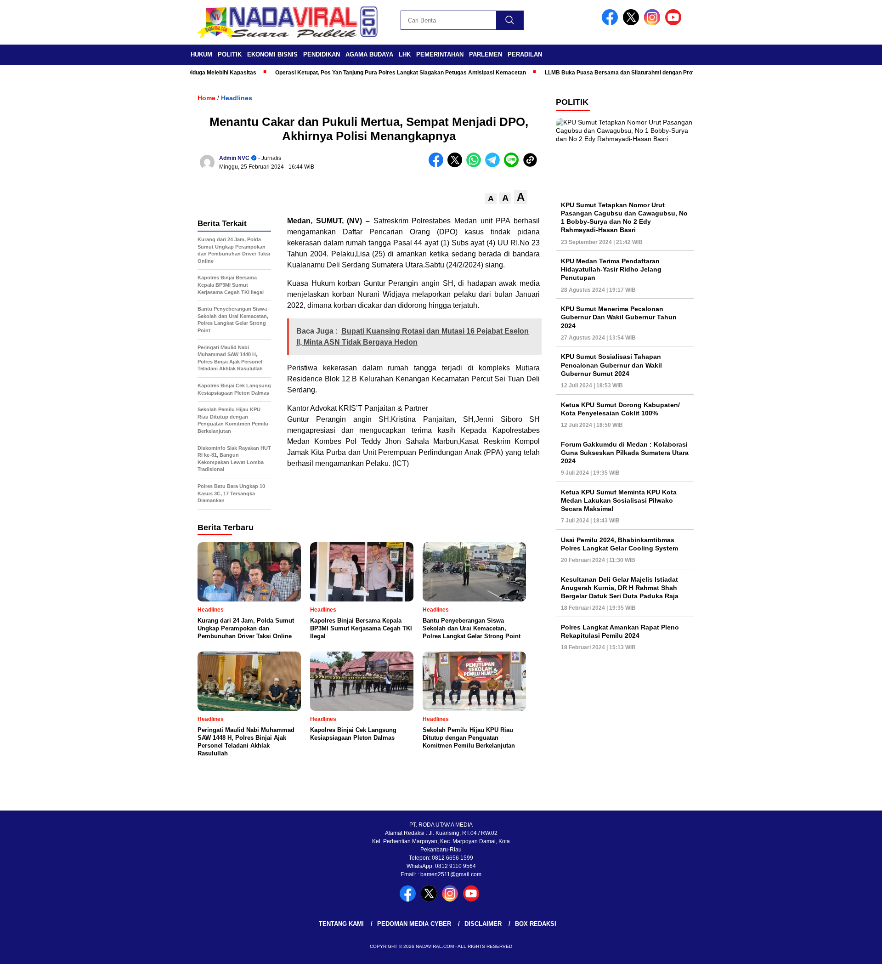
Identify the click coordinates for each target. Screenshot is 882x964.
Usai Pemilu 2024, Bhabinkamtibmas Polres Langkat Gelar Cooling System (619, 544)
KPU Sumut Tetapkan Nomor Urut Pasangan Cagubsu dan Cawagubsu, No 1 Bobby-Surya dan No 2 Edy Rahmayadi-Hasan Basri (624, 217)
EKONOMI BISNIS (272, 54)
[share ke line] (513, 165)
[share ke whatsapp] (475, 165)
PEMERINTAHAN (440, 54)
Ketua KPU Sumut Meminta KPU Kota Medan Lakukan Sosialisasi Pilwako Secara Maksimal (619, 500)
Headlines (236, 98)
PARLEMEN (485, 54)
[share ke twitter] (456, 165)
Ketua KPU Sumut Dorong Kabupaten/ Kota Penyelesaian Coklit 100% (620, 409)
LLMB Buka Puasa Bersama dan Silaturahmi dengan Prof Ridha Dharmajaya (623, 72)
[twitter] (632, 23)
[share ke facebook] (438, 165)
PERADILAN (525, 54)
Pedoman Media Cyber (414, 923)
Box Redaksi (535, 923)
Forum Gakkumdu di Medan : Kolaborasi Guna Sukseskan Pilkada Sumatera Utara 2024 (625, 453)
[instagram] (653, 23)
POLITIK (230, 54)
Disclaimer (483, 923)
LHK (405, 54)
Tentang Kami (341, 923)
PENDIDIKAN (321, 54)
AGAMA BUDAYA (369, 54)
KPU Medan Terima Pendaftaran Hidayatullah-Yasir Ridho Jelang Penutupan (611, 269)
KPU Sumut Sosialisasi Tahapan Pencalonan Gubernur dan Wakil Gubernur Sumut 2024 (611, 365)
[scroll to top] (848, 949)
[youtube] (674, 23)
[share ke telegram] (494, 165)
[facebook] (611, 23)
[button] (491, 198)
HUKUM (201, 54)
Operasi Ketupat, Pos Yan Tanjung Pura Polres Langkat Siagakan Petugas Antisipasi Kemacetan (379, 72)
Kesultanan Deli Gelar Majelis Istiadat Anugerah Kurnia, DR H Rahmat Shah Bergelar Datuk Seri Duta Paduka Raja (619, 588)
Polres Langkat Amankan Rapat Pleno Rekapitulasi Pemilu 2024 (620, 631)
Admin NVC (234, 158)
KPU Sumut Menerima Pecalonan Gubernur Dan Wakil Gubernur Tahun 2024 (619, 317)
